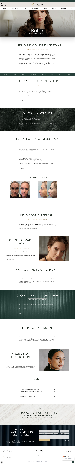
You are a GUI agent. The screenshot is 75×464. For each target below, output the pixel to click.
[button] (32, 387)
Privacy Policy (32, 461)
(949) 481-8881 (68, 5)
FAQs (60, 74)
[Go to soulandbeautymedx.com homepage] (37, 4)
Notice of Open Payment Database (42, 461)
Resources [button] (54, 8)
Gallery (45, 8)
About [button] (72, 8)
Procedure (43, 74)
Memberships (63, 8)
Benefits (15, 74)
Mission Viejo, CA (69, 3)
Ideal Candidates (33, 74)
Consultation (69, 74)
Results (52, 74)
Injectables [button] (4, 8)
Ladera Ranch (34, 420)
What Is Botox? (5, 74)
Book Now (3, 5)
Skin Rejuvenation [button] (14, 8)
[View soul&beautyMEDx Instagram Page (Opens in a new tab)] (36, 455)
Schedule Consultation (44, 440)
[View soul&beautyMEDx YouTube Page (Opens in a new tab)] (39, 455)
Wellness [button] (24, 8)
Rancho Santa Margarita (41, 420)
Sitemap (29, 461)
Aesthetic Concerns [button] (35, 8)
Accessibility (36, 461)
